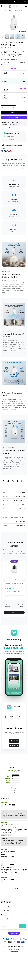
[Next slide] (25, 677)
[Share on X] (5, 151)
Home (2, 11)
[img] (4, 802)
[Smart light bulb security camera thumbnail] (7, 36)
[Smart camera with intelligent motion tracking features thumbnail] (17, 36)
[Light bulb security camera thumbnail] (2, 36)
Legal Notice (11, 948)
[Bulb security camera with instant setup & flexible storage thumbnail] (22, 36)
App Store (15, 740)
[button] (4, 47)
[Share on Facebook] (2, 151)
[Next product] (23, 580)
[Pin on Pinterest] (10, 151)
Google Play (15, 745)
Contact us (17, 948)
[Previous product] (4, 580)
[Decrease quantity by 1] (3, 107)
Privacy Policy (14, 946)
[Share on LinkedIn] (7, 151)
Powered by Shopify (14, 951)
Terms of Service (6, 946)
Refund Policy (20, 946)
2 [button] (13, 888)
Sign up (22, 926)
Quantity (2, 104)
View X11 (14, 612)
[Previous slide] (2, 677)
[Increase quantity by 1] (14, 107)
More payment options (14, 127)
